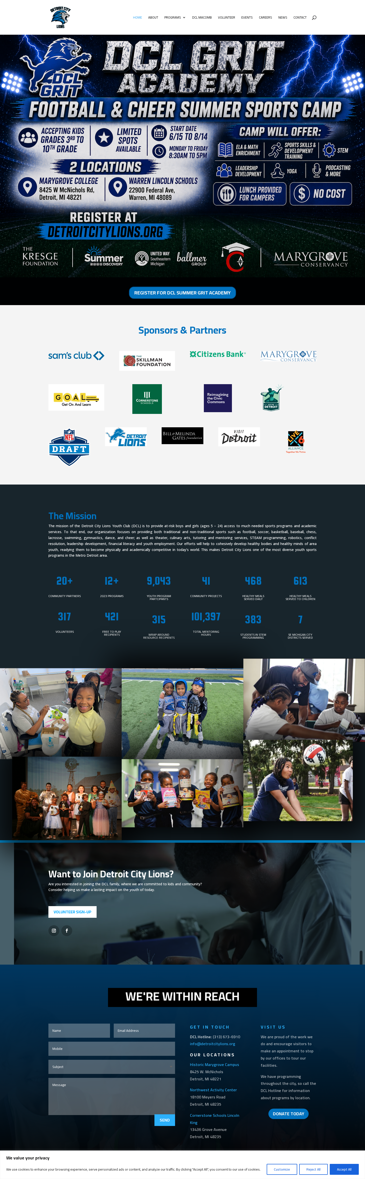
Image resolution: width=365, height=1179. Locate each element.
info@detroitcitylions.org (212, 1043)
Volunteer (226, 18)
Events (247, 18)
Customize (282, 1169)
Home (137, 18)
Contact (300, 18)
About (153, 18)
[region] (182, 1164)
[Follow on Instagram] (53, 930)
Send (165, 1120)
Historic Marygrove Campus (214, 1064)
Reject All (313, 1169)
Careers (265, 18)
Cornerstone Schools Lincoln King (214, 1119)
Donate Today (288, 1114)
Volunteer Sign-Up (72, 912)
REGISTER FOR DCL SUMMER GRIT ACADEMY (182, 292)
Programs (172, 18)
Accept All (344, 1169)
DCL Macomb (202, 18)
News (282, 18)
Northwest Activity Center (213, 1089)
